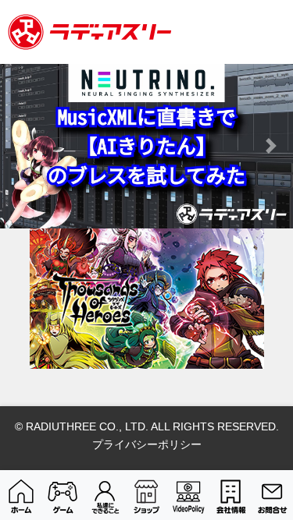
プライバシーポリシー (147, 444)
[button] (22, 146)
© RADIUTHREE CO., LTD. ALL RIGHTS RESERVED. (147, 426)
